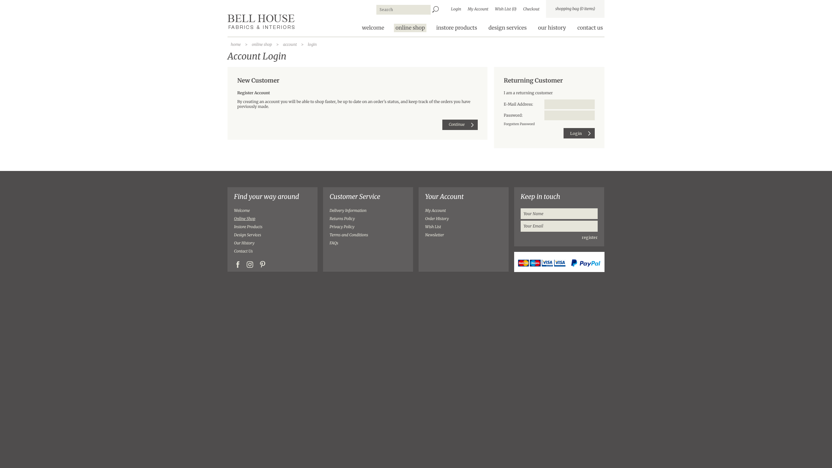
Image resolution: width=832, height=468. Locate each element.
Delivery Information (348, 210)
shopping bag (575, 8)
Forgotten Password (519, 124)
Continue (457, 124)
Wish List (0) (506, 9)
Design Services (247, 235)
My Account (478, 9)
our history (552, 28)
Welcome (242, 210)
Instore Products (248, 227)
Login (456, 9)
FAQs (334, 243)
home (236, 44)
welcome (373, 28)
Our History (244, 243)
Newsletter (434, 235)
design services (507, 28)
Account (290, 44)
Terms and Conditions (349, 235)
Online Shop (244, 218)
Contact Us (243, 251)
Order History (437, 218)
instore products (456, 28)
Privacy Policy (342, 227)
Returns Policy (342, 218)
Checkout (531, 9)
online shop (410, 28)
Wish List (433, 227)
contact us (590, 28)
